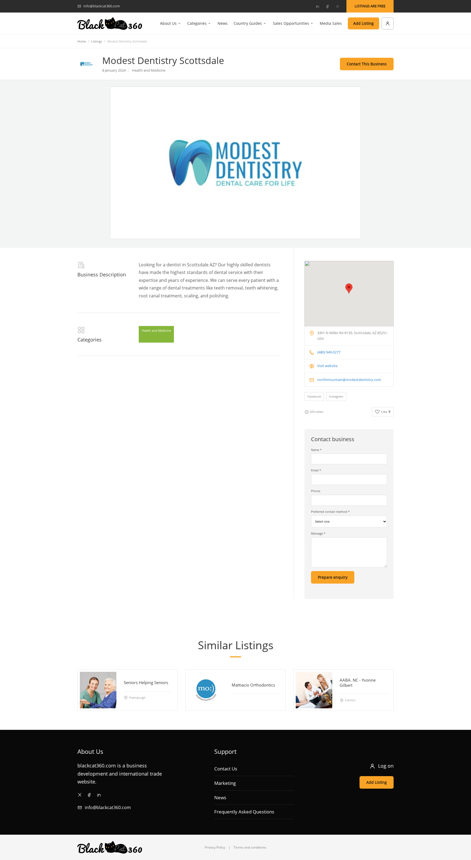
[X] (337, 6)
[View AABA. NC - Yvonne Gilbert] (314, 690)
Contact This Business (367, 63)
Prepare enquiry (333, 577)
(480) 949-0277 (328, 352)
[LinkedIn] (317, 6)
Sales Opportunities (291, 23)
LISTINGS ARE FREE (370, 6)
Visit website (327, 365)
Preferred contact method (330, 512)
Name (316, 450)
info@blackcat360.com (108, 807)
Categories (197, 23)
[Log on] (388, 23)
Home (81, 41)
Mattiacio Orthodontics (253, 685)
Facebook (314, 396)
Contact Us (225, 769)
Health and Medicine (156, 330)
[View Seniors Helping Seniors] (98, 690)
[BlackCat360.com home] (109, 23)
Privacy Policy (215, 847)
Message (318, 533)
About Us (168, 23)
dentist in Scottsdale (188, 265)
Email (316, 470)
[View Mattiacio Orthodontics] (206, 690)
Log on (386, 766)
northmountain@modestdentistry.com (349, 379)
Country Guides (248, 23)
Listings (96, 41)
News (223, 23)
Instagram (336, 396)
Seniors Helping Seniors (146, 682)
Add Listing (363, 23)
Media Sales (331, 23)
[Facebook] (327, 6)
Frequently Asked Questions (244, 812)
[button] (348, 288)
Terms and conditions (250, 847)
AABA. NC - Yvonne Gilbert (358, 682)
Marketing (225, 783)
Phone (315, 491)
